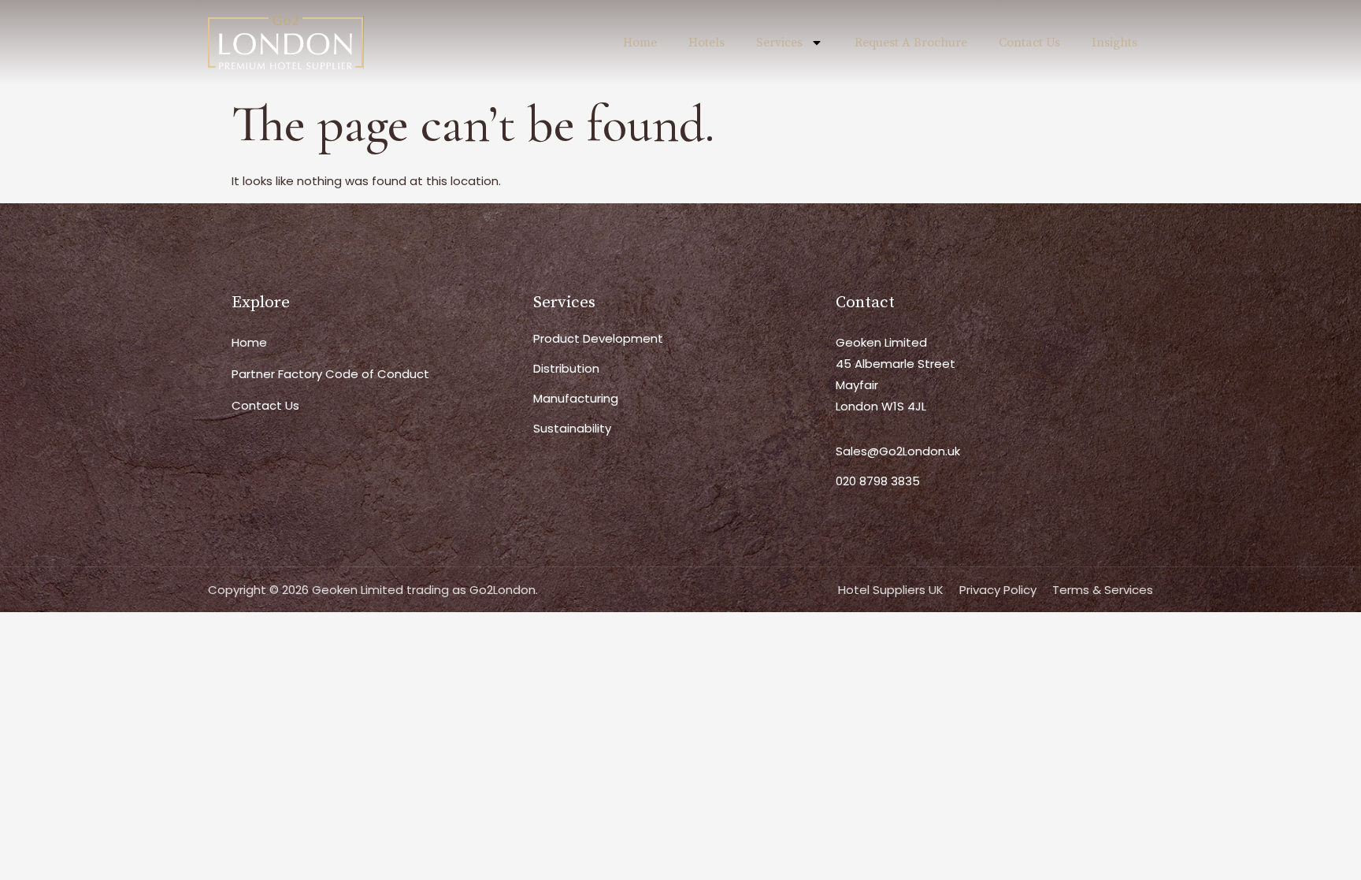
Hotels (706, 42)
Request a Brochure (911, 42)
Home (640, 42)
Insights (1114, 42)
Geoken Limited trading (380, 589)
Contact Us (1029, 42)
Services (779, 42)
